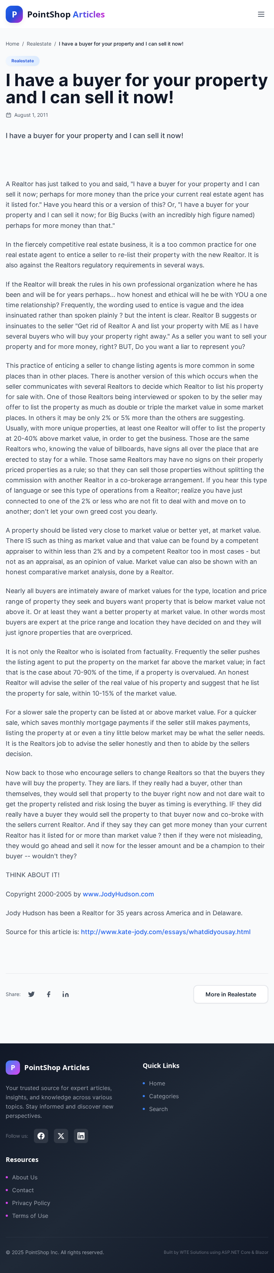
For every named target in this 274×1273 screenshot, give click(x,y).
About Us (24, 1177)
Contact (23, 1190)
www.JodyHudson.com (118, 894)
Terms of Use (30, 1215)
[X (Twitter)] (61, 1136)
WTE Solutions (194, 1252)
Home (157, 1083)
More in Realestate (231, 994)
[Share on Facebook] (48, 994)
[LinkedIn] (81, 1136)
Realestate (22, 60)
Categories (164, 1096)
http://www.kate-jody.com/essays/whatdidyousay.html (165, 932)
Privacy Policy (31, 1202)
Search (158, 1108)
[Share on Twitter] (31, 994)
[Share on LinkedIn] (65, 994)
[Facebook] (41, 1136)
